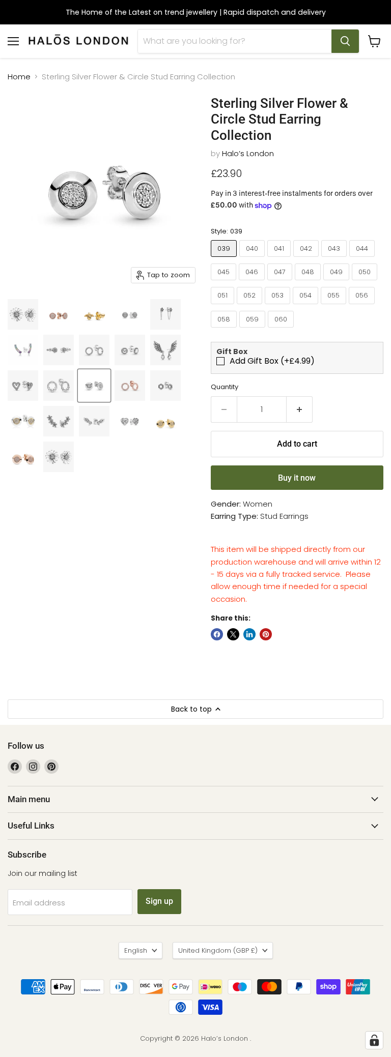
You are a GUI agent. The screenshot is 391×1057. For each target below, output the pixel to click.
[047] (281, 282)
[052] (251, 306)
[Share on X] (233, 634)
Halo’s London (248, 153)
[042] (307, 259)
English (135, 950)
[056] (363, 306)
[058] (225, 330)
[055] (335, 306)
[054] (307, 306)
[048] (309, 282)
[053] (279, 306)
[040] (253, 259)
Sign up (159, 901)
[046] (253, 282)
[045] (225, 282)
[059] (253, 330)
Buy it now (297, 478)
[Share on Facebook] (217, 634)
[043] (335, 259)
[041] (280, 259)
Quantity (224, 387)
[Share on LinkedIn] (249, 634)
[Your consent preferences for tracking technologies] (374, 1040)
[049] (337, 282)
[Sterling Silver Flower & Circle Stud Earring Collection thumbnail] (23, 314)
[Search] (345, 41)
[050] (366, 282)
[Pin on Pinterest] (266, 634)
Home (19, 76)
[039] (225, 259)
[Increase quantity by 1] (300, 409)
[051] (224, 306)
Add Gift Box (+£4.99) (272, 361)
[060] (282, 330)
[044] (363, 259)
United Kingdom (218, 950)
